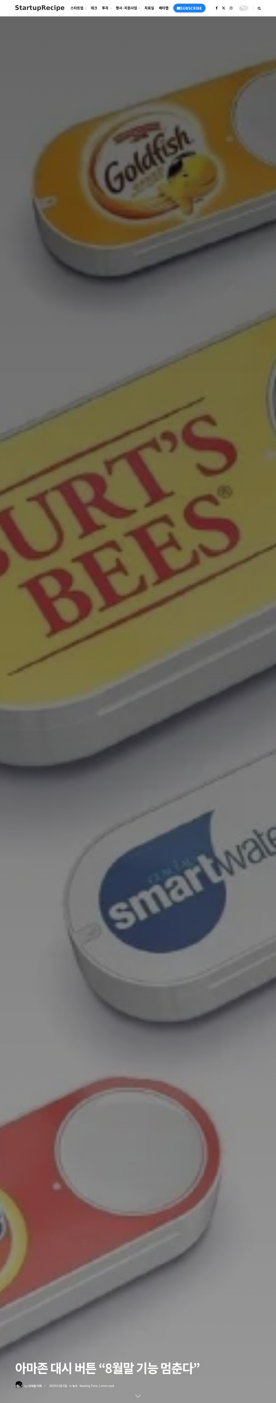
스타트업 (77, 7)
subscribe (191, 8)
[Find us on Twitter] (223, 8)
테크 (94, 7)
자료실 (149, 7)
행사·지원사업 (126, 7)
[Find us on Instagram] (231, 8)
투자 (105, 7)
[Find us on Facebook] (217, 8)
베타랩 (164, 7)
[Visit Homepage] (39, 8)
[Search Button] (259, 8)
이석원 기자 (35, 1386)
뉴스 (75, 1386)
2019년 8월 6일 (58, 1386)
